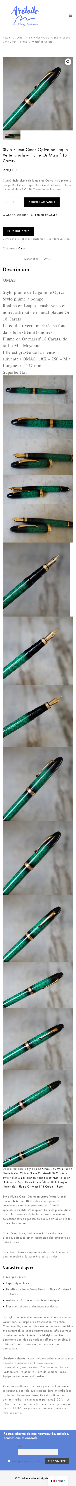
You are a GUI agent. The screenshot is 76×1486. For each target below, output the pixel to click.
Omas (20, 37)
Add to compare (45, 215)
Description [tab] (31, 259)
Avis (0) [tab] (49, 259)
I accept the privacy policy (27, 1461)
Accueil (7, 37)
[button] (68, 61)
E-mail (21, 1446)
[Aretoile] (25, 15)
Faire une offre (18, 231)
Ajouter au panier (42, 202)
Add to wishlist (16, 215)
